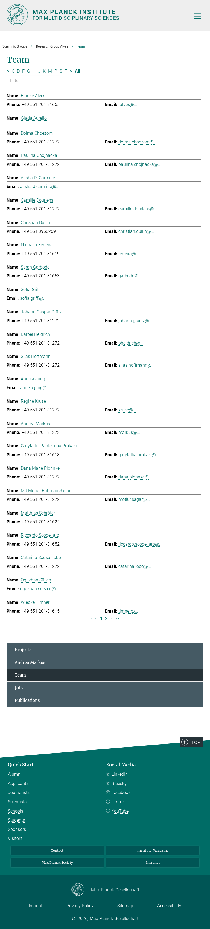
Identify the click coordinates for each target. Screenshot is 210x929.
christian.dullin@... (136, 231)
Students (16, 820)
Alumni (15, 774)
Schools (15, 811)
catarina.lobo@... (134, 566)
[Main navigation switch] (197, 16)
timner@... (128, 611)
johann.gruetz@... (135, 320)
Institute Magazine (153, 850)
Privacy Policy (80, 905)
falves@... (127, 104)
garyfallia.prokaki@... (138, 454)
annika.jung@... (35, 387)
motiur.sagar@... (134, 499)
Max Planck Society (57, 862)
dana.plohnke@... (135, 477)
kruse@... (127, 410)
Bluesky (119, 783)
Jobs (19, 687)
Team (20, 675)
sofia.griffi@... (33, 298)
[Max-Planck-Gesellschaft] (81, 889)
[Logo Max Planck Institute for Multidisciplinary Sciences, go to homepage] (95, 14)
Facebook (121, 792)
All (77, 71)
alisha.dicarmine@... (39, 186)
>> (117, 618)
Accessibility (169, 905)
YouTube (120, 811)
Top (195, 742)
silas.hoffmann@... (136, 365)
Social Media (121, 765)
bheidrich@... (131, 343)
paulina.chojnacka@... (139, 164)
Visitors (15, 838)
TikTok (118, 801)
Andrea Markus (30, 662)
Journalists (19, 792)
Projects (23, 649)
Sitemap (125, 905)
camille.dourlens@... (138, 208)
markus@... (129, 432)
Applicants (18, 783)
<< (91, 618)
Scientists (17, 801)
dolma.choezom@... (137, 142)
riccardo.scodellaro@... (140, 544)
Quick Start (21, 765)
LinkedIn (120, 774)
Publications (27, 700)
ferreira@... (128, 253)
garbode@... (130, 275)
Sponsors (17, 829)
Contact (57, 850)
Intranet (153, 862)
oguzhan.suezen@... (39, 588)
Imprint (35, 905)
